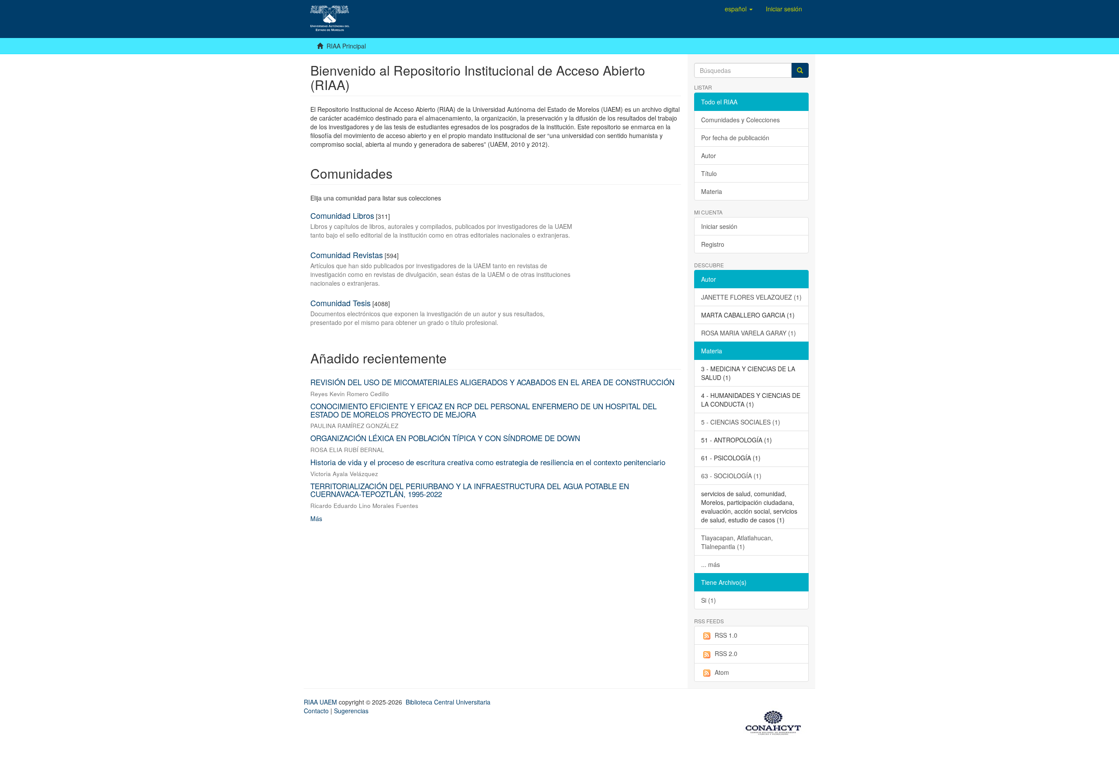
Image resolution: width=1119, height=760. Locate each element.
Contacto (316, 710)
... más (710, 564)
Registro (712, 244)
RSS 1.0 (726, 635)
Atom (722, 672)
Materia (711, 191)
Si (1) (708, 600)
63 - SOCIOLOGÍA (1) (731, 475)
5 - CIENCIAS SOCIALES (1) (740, 422)
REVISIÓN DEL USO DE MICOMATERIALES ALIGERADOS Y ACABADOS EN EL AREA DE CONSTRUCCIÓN (492, 382)
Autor (708, 155)
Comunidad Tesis (340, 302)
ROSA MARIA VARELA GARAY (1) (748, 332)
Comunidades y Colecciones (740, 119)
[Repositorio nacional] (776, 721)
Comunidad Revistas (346, 254)
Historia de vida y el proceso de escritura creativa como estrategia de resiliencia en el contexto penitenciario (487, 461)
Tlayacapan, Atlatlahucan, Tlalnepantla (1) (737, 542)
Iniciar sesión (719, 226)
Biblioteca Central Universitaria (448, 702)
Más (316, 518)
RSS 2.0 (726, 653)
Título (709, 173)
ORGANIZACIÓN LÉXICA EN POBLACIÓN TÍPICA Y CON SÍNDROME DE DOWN (445, 437)
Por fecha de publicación (735, 137)
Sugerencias (351, 710)
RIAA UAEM (321, 702)
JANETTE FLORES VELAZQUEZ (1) (751, 297)
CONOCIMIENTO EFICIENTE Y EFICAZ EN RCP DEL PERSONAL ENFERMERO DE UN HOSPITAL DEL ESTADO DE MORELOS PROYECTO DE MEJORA (483, 410)
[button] (738, 8)
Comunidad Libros (342, 215)
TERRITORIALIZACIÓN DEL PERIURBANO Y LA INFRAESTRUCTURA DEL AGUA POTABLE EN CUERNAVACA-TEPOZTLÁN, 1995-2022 (469, 490)
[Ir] (800, 70)
